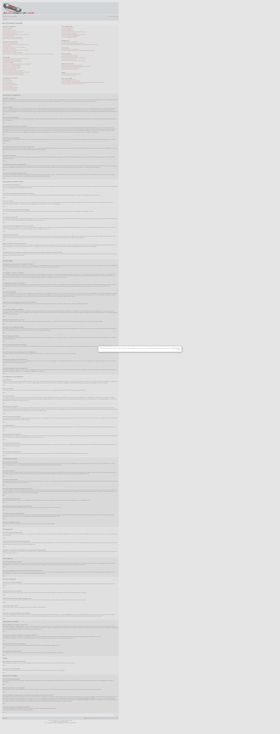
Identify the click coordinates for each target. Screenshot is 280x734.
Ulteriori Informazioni (176, 348)
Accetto (178, 349)
